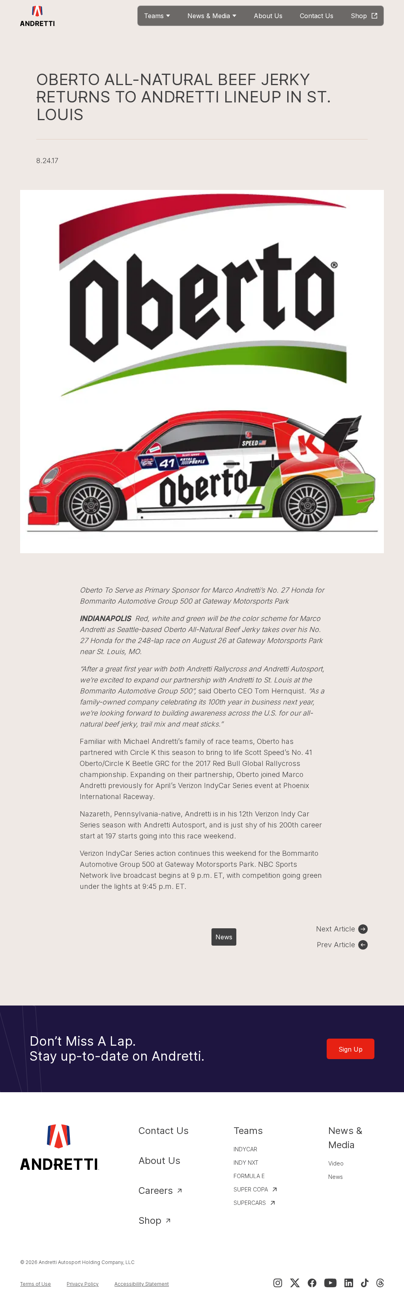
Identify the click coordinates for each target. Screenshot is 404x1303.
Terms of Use (35, 1284)
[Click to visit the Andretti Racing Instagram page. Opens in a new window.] (277, 1283)
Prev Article (336, 945)
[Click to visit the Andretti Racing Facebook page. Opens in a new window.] (312, 1283)
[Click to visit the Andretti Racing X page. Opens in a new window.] (294, 1283)
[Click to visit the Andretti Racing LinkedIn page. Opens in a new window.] (348, 1283)
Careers (155, 1190)
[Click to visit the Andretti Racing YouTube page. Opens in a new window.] (330, 1283)
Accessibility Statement (141, 1284)
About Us (159, 1160)
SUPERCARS (250, 1202)
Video (336, 1163)
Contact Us (163, 1130)
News (223, 937)
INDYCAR (245, 1149)
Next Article (335, 929)
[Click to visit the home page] (37, 16)
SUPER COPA (251, 1189)
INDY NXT (246, 1162)
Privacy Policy (83, 1284)
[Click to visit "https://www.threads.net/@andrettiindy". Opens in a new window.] (380, 1283)
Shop (149, 1220)
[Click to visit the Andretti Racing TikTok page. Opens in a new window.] (364, 1283)
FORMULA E (249, 1176)
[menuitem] (157, 15)
